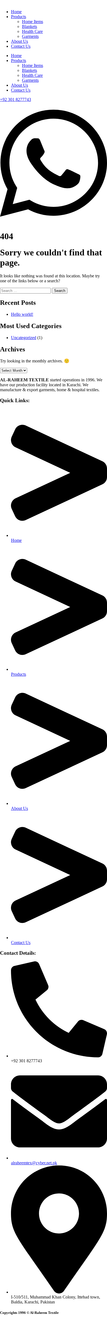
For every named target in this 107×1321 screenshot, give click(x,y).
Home (16, 11)
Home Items (32, 21)
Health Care (32, 31)
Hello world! (22, 314)
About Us (19, 41)
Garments (30, 36)
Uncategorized (23, 337)
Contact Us (20, 46)
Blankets (29, 26)
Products (18, 16)
